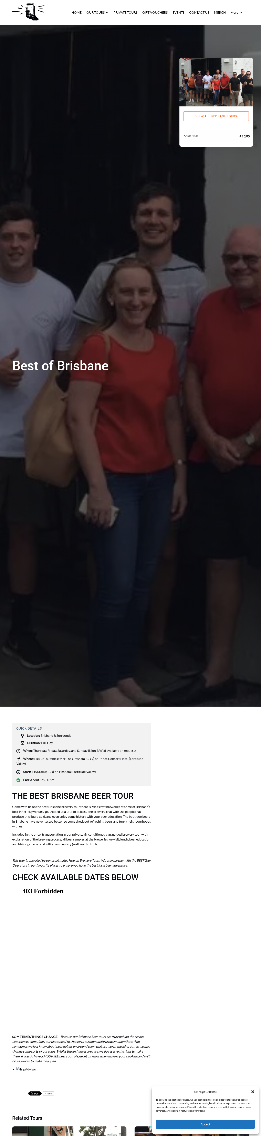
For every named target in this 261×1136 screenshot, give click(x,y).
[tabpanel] (216, 82)
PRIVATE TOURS (125, 12)
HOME (77, 12)
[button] (253, 1092)
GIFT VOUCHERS (155, 12)
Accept (205, 1124)
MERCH (220, 12)
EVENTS (178, 12)
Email (50, 1093)
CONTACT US (199, 12)
